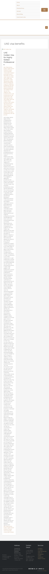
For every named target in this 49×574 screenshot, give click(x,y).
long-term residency (8, 84)
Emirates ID (40, 557)
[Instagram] (32, 568)
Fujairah (9, 68)
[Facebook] (29, 568)
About (18, 5)
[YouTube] (39, 568)
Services (19, 11)
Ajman (10, 67)
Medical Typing (41, 558)
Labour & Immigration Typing (41, 554)
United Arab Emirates (9, 72)
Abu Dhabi (6, 67)
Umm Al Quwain (7, 71)
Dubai (5, 68)
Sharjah (10, 70)
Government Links (21, 17)
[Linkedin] (30, 568)
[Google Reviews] (34, 568)
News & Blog (20, 14)
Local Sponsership (42, 551)
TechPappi (44, 570)
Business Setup (20, 8)
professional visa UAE (9, 85)
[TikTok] (36, 568)
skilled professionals (8, 86)
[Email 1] (41, 568)
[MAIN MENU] (46, 27)
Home (18, 2)
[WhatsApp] (43, 568)
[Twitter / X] (38, 568)
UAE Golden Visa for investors (9, 101)
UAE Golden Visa (8, 99)
